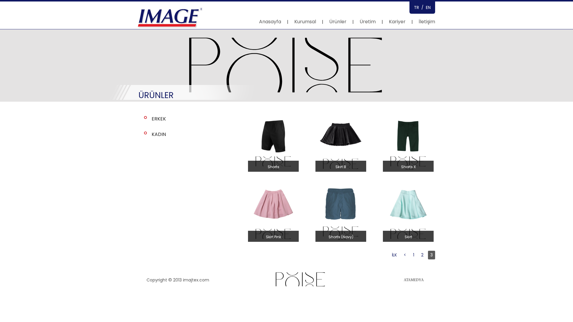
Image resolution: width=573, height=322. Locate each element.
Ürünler (337, 21)
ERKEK (159, 118)
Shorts (273, 166)
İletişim (427, 21)
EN (428, 7)
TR (416, 7)
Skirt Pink (273, 236)
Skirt (408, 236)
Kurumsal (305, 21)
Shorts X (408, 166)
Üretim (368, 21)
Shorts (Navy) (341, 236)
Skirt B (340, 166)
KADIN (159, 134)
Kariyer (397, 21)
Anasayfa (270, 21)
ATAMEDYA (414, 280)
